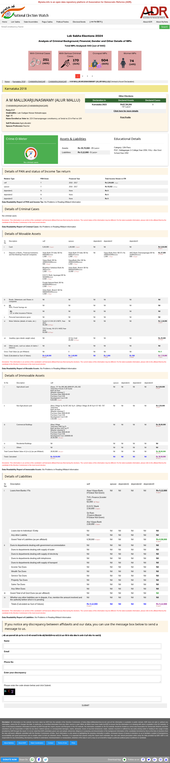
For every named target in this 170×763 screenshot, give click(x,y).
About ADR (147, 22)
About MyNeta (162, 22)
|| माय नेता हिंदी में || (96, 22)
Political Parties (62, 22)
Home (4, 22)
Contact (50, 743)
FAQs (73, 743)
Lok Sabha (15, 22)
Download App (114, 760)
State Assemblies (31, 22)
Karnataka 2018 (19, 82)
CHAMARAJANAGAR (57, 82)
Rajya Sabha (47, 22)
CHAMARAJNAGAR (36, 82)
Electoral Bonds (79, 22)
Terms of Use (62, 743)
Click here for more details (126, 111)
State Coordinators (37, 743)
